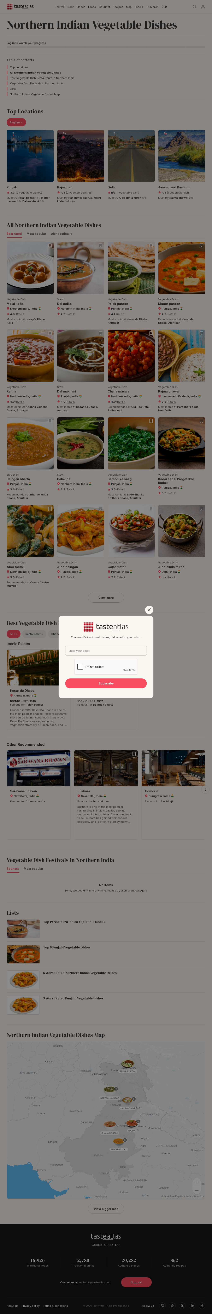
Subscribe (106, 683)
